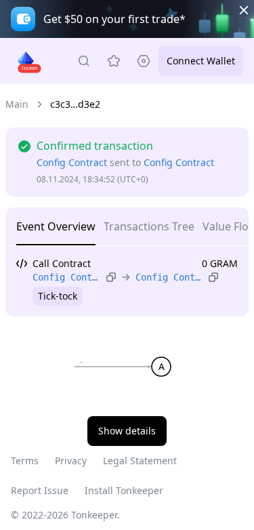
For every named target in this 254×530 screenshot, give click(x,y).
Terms (25, 460)
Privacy (71, 460)
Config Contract (72, 162)
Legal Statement (140, 460)
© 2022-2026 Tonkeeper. (65, 514)
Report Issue (39, 490)
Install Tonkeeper (124, 490)
